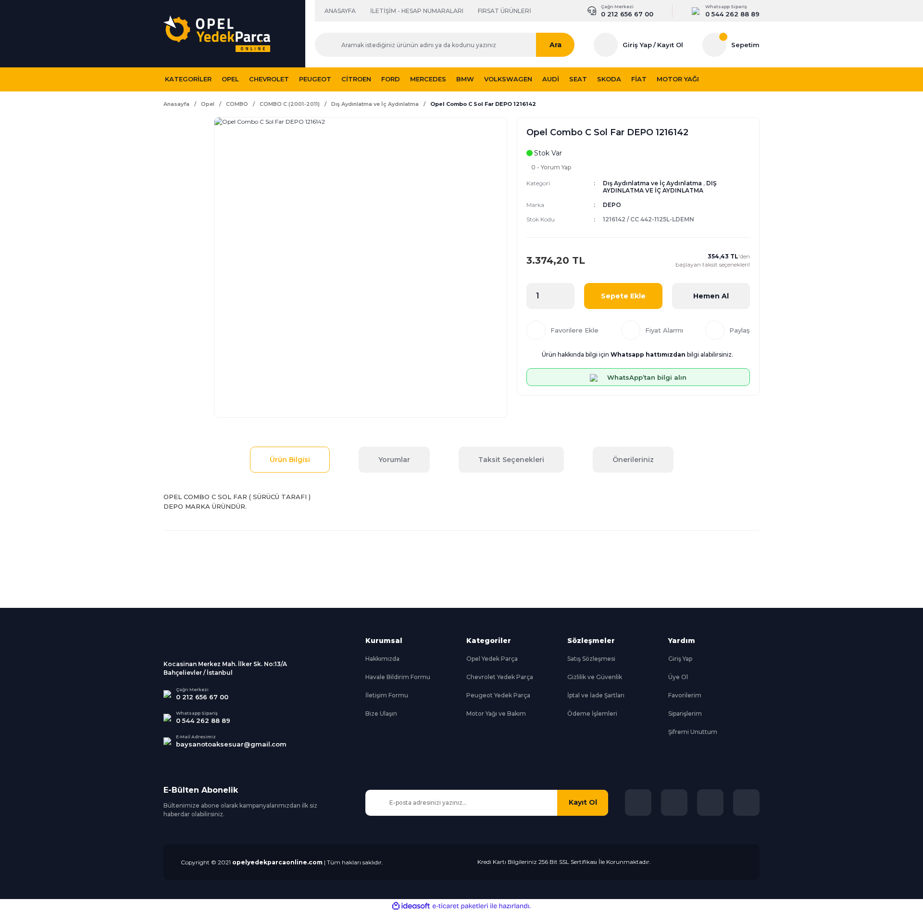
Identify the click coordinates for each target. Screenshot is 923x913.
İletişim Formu (386, 695)
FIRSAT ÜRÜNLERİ (504, 10)
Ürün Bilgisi (290, 459)
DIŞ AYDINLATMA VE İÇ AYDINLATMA (660, 187)
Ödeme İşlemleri (592, 713)
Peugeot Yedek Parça (498, 695)
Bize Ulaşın (381, 713)
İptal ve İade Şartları (595, 695)
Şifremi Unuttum (692, 731)
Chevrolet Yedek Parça (499, 677)
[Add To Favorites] (562, 330)
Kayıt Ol (670, 45)
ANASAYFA (340, 10)
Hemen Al (711, 296)
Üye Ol (678, 677)
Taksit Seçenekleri (511, 459)
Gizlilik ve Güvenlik (594, 677)
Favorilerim (684, 695)
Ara (555, 44)
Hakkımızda (382, 658)
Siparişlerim (685, 713)
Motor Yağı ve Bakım (496, 713)
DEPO (612, 204)
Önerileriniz (633, 459)
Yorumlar (394, 459)
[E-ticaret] (460, 906)
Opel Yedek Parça (492, 658)
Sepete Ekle (623, 296)
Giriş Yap (637, 45)
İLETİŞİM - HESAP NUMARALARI (416, 10)
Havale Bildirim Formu (397, 677)
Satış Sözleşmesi (591, 658)
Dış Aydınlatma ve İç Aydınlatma (652, 183)
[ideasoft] (411, 906)
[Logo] (216, 33)
